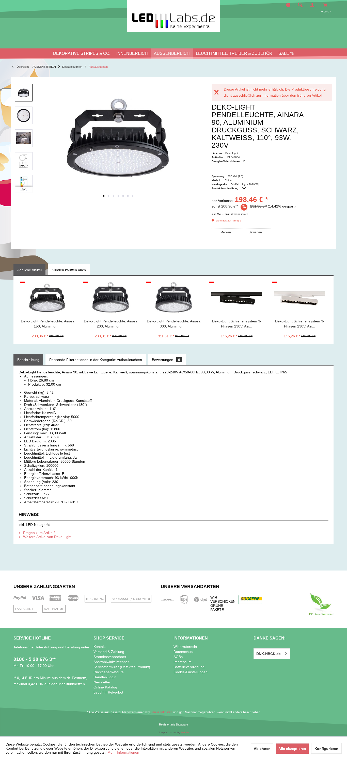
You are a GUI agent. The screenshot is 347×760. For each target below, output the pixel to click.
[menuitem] (301, 4)
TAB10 (185, 732)
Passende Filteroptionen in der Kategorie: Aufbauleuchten (95, 360)
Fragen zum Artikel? (38, 533)
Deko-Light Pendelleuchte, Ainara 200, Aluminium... (110, 323)
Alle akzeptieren (292, 749)
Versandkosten (162, 712)
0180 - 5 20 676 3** (34, 659)
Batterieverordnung (189, 667)
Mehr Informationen (123, 752)
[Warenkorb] (326, 4)
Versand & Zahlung (108, 652)
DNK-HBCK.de (268, 654)
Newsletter (102, 682)
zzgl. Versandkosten (236, 214)
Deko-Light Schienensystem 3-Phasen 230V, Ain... (236, 323)
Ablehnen (262, 749)
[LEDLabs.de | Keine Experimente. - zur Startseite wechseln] (173, 16)
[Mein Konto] (313, 4)
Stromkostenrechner (109, 657)
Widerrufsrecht (185, 647)
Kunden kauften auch (69, 270)
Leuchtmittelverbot (108, 692)
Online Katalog (105, 687)
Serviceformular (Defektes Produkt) (121, 667)
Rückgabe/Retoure (108, 672)
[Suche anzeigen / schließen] (300, 4)
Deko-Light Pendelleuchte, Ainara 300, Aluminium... (173, 323)
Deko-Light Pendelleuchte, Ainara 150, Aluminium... (47, 323)
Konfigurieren (326, 749)
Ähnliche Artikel (29, 270)
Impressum (183, 662)
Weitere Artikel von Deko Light (46, 537)
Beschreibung (28, 360)
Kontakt (99, 647)
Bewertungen (166, 360)
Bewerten (255, 232)
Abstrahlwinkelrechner (111, 662)
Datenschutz (184, 652)
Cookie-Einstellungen (191, 672)
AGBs (178, 657)
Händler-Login (104, 677)
